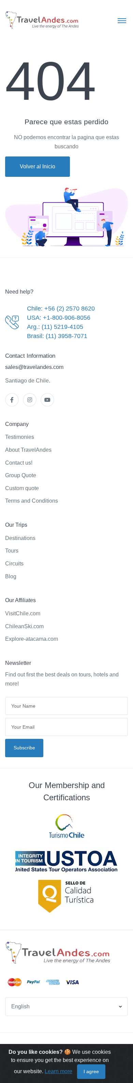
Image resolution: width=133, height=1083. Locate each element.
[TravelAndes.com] (42, 20)
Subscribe (24, 747)
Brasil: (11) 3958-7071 (57, 336)
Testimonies (19, 437)
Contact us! (18, 463)
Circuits (14, 563)
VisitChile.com (22, 613)
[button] (66, 1006)
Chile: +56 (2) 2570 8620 (61, 308)
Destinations (20, 538)
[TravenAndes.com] (58, 953)
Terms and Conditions (31, 501)
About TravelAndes (28, 450)
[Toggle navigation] (122, 20)
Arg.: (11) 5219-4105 (55, 326)
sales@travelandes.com (34, 367)
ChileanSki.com (24, 626)
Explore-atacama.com (31, 639)
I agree (91, 1071)
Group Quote (20, 475)
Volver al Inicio (37, 166)
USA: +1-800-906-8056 (58, 317)
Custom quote (22, 488)
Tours (11, 551)
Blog (10, 576)
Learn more (58, 1071)
